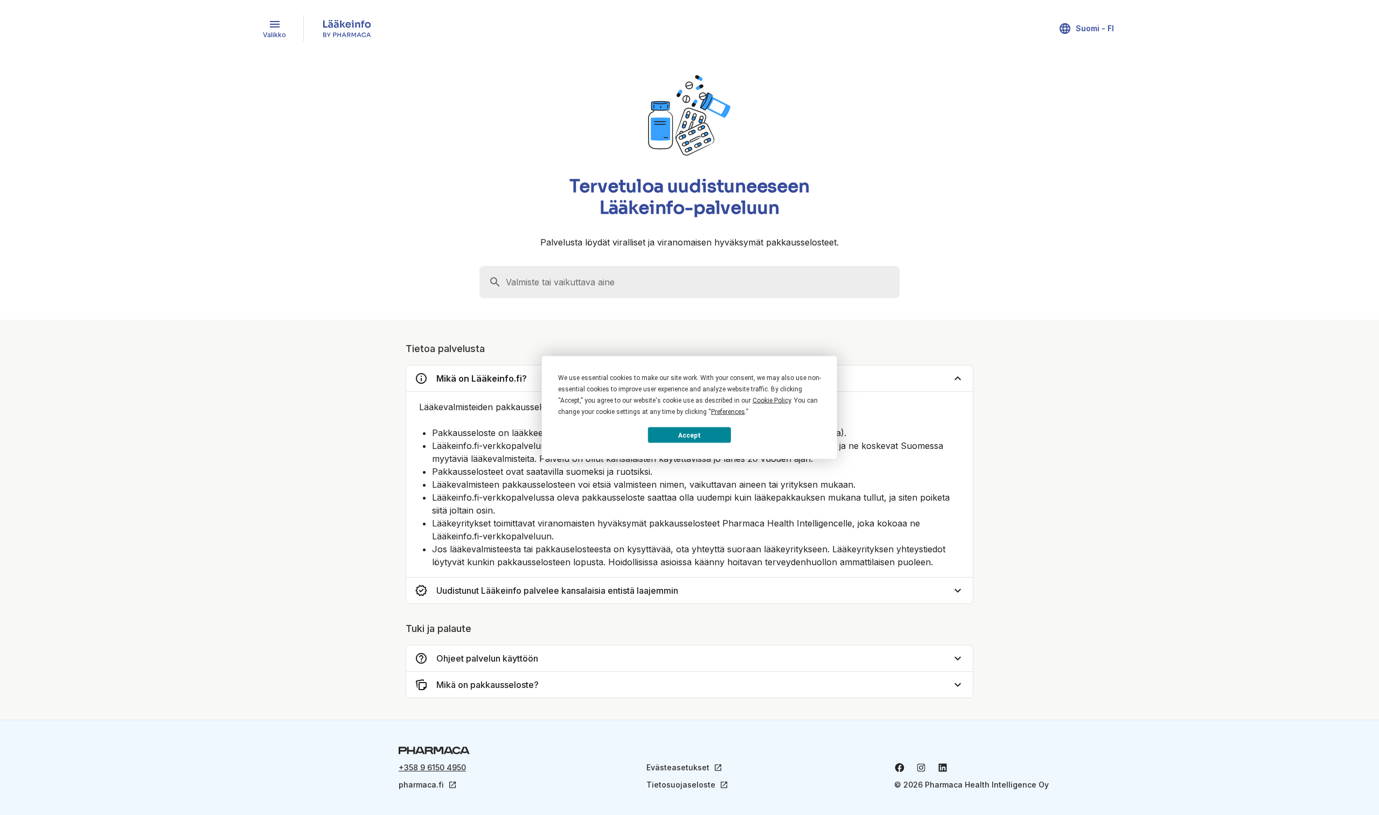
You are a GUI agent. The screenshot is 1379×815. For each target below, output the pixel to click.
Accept (689, 435)
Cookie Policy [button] (772, 400)
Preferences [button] (728, 412)
